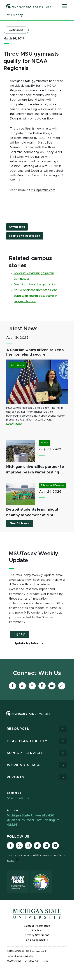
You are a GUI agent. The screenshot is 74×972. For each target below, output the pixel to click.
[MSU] (28, 716)
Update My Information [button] (32, 643)
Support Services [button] (25, 753)
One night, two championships (34, 284)
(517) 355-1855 (22, 951)
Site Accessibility (37, 940)
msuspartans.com (43, 190)
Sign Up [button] (20, 634)
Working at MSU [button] (23, 765)
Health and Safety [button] (27, 741)
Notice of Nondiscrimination (20, 956)
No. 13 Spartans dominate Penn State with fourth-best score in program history (35, 296)
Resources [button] (18, 729)
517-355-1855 (18, 798)
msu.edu (40, 951)
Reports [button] (15, 777)
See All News (19, 523)
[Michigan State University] (28, 6)
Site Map (37, 930)
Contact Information (37, 926)
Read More (14, 424)
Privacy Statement (37, 935)
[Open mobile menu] (64, 6)
